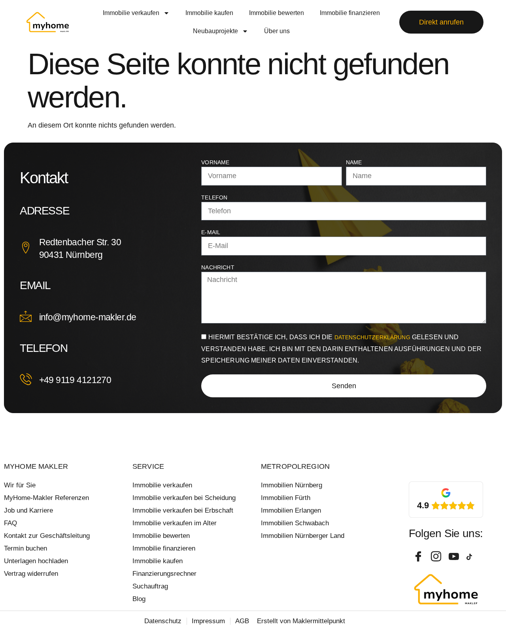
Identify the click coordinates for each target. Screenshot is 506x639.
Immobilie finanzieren (350, 12)
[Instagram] (437, 557)
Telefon (214, 197)
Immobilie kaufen (209, 12)
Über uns (277, 31)
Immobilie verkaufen (131, 12)
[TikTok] (472, 557)
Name (354, 162)
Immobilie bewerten (276, 12)
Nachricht (217, 267)
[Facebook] (419, 557)
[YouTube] (455, 557)
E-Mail (210, 232)
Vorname (215, 162)
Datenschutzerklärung (373, 337)
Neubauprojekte (215, 31)
